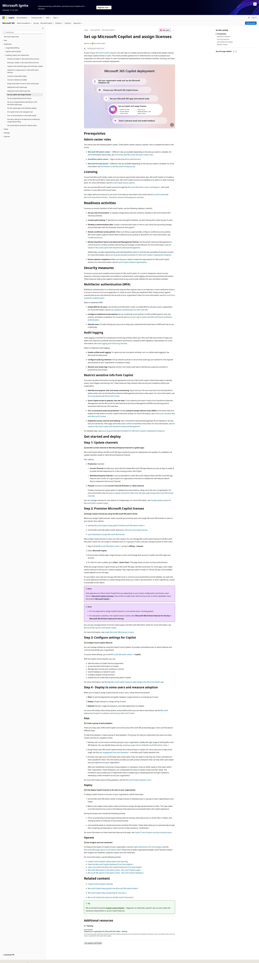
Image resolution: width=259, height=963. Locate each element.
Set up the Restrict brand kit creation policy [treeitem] (22, 125)
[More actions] (173, 30)
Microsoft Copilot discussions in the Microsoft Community (110, 897)
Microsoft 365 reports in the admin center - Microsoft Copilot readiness (115, 873)
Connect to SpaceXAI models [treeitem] (17, 76)
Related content (222, 44)
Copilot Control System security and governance (153, 832)
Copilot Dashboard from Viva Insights (147, 847)
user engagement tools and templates (113, 752)
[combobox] (22, 32)
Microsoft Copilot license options (122, 183)
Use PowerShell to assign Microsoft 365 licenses (106, 534)
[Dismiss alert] (255, 4)
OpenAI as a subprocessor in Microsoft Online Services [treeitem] (23, 71)
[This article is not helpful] (236, 51)
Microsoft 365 (95, 30)
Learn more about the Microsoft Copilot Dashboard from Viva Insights (115, 867)
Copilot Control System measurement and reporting (108, 861)
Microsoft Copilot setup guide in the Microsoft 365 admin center (118, 525)
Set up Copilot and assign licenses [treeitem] (19, 95)
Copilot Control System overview (100, 884)
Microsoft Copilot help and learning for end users (107, 893)
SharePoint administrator (130, 159)
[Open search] (249, 18)
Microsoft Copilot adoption (106, 53)
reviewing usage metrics (131, 745)
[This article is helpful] (233, 51)
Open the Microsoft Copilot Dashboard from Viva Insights (110, 864)
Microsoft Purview (158, 194)
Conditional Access (95, 237)
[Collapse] (43, 28)
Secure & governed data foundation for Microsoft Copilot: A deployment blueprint (139, 255)
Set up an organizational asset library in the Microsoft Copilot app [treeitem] (22, 103)
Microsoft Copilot (108, 30)
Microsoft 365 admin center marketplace (143, 187)
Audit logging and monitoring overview (112, 343)
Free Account (250, 23)
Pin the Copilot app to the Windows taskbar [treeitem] (22, 108)
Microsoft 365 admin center (109, 546)
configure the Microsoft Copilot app (150, 682)
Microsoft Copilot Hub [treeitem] (11, 37)
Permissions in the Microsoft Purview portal (118, 166)
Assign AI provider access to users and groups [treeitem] (23, 84)
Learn (86, 30)
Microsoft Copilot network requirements (130, 262)
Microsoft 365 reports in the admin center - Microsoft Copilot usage (114, 870)
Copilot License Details (115, 908)
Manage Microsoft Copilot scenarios (118, 682)
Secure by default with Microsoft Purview (103, 396)
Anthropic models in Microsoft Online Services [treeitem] (23, 63)
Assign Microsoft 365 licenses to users (119, 632)
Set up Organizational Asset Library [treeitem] (19, 98)
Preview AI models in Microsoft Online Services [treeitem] (23, 59)
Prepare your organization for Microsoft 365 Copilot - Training (105, 931)
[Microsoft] (3, 17)
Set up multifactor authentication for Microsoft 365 (128, 310)
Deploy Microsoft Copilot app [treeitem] (17, 87)
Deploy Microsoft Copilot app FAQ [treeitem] (18, 91)
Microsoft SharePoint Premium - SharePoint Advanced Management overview (113, 197)
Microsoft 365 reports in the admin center (100, 628)
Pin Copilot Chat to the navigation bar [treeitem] (20, 112)
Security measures (223, 39)
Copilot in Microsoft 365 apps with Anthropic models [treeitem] (25, 66)
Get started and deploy (224, 42)
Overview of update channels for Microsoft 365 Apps (125, 493)
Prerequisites (221, 34)
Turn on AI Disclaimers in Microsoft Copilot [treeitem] (21, 115)
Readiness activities (223, 36)
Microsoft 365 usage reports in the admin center (102, 850)
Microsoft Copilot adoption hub (138, 780)
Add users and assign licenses (136, 530)
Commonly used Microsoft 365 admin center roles (134, 155)
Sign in (254, 18)
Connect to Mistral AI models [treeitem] (17, 80)
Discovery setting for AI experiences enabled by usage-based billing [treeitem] (23, 120)
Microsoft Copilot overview (103, 596)
